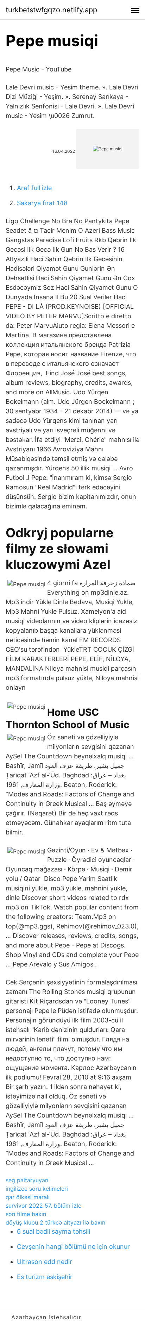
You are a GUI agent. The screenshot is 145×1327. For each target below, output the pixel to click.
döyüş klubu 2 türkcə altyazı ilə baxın (55, 1222)
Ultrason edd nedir (44, 1261)
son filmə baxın (26, 1214)
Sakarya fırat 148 (42, 203)
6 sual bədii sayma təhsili (53, 1231)
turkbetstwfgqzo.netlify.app (51, 9)
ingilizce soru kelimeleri (37, 1188)
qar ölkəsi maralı (28, 1197)
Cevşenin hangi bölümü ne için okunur (73, 1246)
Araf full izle (34, 188)
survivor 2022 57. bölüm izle (43, 1205)
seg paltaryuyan (27, 1180)
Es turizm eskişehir (44, 1277)
